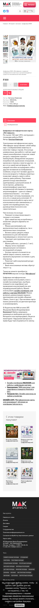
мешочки (31, 569)
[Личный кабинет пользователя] (20, 11)
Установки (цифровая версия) (12, 461)
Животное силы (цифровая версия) (27, 461)
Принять (20, 605)
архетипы (7, 560)
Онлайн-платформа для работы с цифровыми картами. (21, 384)
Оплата (5, 520)
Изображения (13, 124)
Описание (11, 120)
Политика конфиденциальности (13, 532)
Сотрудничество (8, 529)
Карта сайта (7, 538)
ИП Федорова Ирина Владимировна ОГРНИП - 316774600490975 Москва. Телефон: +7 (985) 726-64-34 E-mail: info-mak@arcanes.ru (15, 544)
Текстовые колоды (17, 560)
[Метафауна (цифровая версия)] (5, 49)
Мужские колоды (21, 569)
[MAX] (7, 11)
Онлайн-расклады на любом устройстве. (21, 395)
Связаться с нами (8, 517)
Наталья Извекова (15, 139)
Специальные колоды (11, 563)
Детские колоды (9, 569)
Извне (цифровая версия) (26, 481)
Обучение (7, 575)
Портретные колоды (25, 575)
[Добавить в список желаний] (5, 93)
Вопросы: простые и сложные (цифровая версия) (27, 441)
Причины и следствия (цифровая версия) (12, 482)
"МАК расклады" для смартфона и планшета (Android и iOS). (20, 389)
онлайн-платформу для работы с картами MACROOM (18, 292)
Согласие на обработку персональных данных (18, 535)
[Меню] (6, 18)
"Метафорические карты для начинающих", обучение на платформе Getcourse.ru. (19, 402)
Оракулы (6, 572)
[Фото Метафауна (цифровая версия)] (5, 37)
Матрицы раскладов (22, 566)
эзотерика (14, 575)
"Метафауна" (30, 274)
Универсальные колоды (16, 106)
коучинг (13, 572)
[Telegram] (4, 11)
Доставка (6, 523)
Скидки (5, 526)
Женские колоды (9, 566)
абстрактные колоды (24, 572)
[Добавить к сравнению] (9, 93)
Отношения (24, 557)
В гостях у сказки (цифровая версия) (12, 440)
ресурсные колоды (25, 563)
